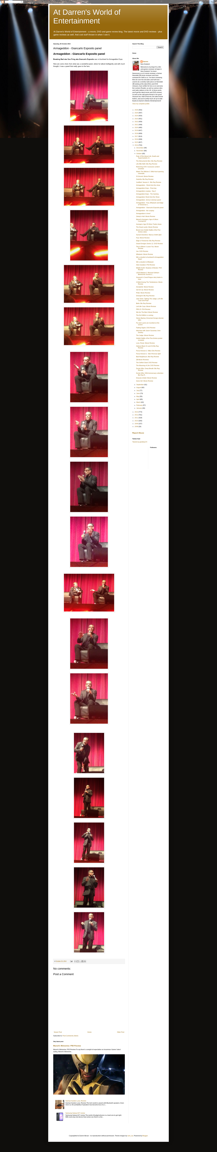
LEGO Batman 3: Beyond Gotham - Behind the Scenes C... (148, 273)
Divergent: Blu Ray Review (145, 296)
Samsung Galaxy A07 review (75, 1113)
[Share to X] (80, 961)
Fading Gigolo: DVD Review (145, 328)
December (140, 148)
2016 (137, 139)
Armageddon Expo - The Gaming (147, 194)
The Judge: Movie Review (145, 335)
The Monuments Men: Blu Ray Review (149, 161)
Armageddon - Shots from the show (148, 185)
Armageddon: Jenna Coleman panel (148, 200)
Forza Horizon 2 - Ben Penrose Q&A (148, 354)
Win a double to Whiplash (145, 262)
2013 (137, 412)
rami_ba (130, 1136)
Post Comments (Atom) (70, 1036)
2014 (137, 145)
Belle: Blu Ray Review (143, 303)
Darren (145, 61)
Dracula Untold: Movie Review (146, 378)
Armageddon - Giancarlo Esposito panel (150, 207)
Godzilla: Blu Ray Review (144, 179)
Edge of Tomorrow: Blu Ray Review (148, 241)
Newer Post (58, 1032)
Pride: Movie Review (143, 293)
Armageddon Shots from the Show (147, 197)
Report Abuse (138, 433)
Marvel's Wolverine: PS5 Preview (67, 1046)
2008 (137, 426)
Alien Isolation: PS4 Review (145, 265)
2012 (137, 415)
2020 (137, 127)
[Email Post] (71, 961)
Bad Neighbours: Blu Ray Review (147, 357)
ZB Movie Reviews (142, 360)
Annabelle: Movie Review (145, 287)
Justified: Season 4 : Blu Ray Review (148, 182)
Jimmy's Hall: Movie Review (145, 216)
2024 (137, 116)
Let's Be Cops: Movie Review (146, 306)
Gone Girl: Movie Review (144, 381)
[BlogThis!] (77, 961)
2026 (137, 110)
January (139, 408)
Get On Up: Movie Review (145, 290)
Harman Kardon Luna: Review (75, 1101)
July (138, 390)
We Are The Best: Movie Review (147, 312)
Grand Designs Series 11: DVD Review (149, 244)
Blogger (145, 1136)
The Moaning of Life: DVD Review (147, 365)
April (138, 399)
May (138, 396)
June (138, 393)
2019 (137, 130)
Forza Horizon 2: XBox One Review (148, 351)
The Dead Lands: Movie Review (147, 227)
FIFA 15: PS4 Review (143, 309)
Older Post (120, 1032)
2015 (137, 142)
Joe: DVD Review (142, 251)
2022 (137, 122)
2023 (137, 119)
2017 (137, 136)
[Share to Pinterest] (85, 961)
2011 (137, 418)
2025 (137, 113)
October (139, 153)
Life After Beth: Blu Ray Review (146, 164)
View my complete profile (140, 104)
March (138, 402)
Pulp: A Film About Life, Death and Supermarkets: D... (147, 157)
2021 (137, 125)
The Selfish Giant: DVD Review (146, 362)
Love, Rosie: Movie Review (145, 343)
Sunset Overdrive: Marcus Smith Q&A (148, 235)
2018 (137, 133)
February (139, 405)
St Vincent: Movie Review (144, 176)
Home (89, 1032)
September (140, 385)
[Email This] (75, 961)
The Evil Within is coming (144, 315)
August (139, 387)
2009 (137, 424)
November (140, 151)
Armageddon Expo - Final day (146, 188)
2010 (137, 421)
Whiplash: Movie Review (144, 254)
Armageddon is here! (143, 213)
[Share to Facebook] (82, 961)
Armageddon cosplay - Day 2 (146, 191)
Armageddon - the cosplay (145, 211)
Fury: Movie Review (143, 238)
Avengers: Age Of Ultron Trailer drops (148, 224)
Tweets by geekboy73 (139, 442)
